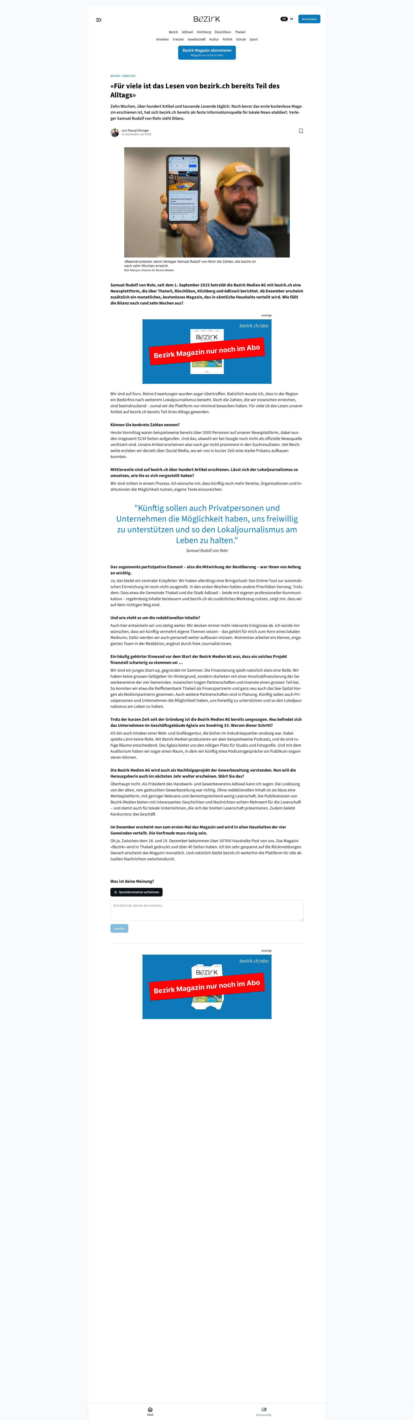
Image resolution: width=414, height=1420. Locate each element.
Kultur (214, 39)
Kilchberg (204, 32)
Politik (227, 39)
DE (284, 18)
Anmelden (309, 19)
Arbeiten (162, 39)
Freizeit (178, 39)
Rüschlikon (223, 32)
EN (291, 18)
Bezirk (173, 32)
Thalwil (240, 32)
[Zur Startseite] (207, 19)
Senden (119, 928)
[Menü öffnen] (99, 19)
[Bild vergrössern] (207, 202)
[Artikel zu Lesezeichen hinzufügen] (301, 131)
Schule (241, 39)
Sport (254, 39)
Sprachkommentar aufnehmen (139, 892)
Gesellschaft (196, 39)
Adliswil (187, 32)
